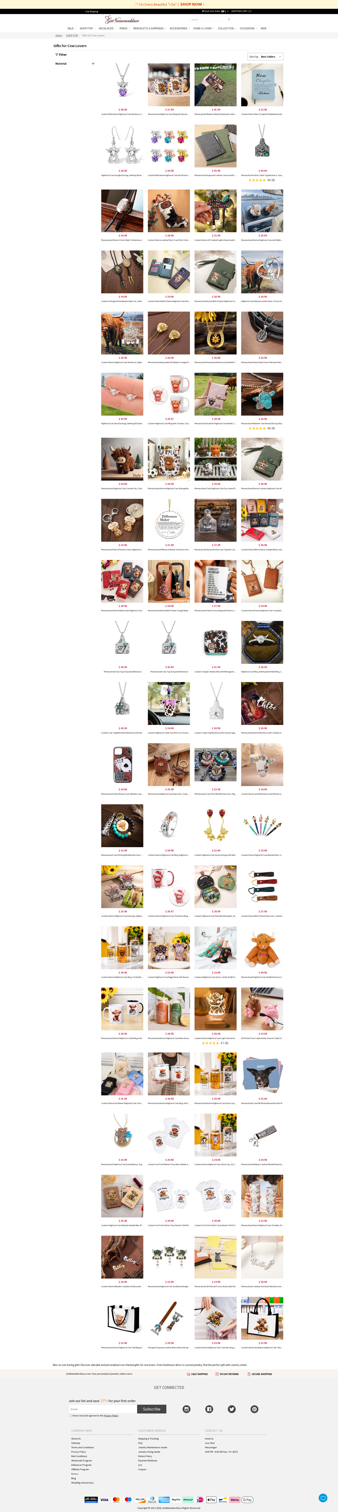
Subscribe (151, 1409)
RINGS (124, 28)
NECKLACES (107, 28)
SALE (71, 28)
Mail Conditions (79, 1456)
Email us (209, 1438)
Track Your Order (212, 11)
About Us (76, 1438)
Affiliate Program (80, 1469)
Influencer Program (81, 1465)
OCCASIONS (248, 28)
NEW (264, 28)
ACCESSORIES (179, 28)
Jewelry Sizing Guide (149, 1451)
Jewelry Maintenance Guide (152, 1447)
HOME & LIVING (203, 28)
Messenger (211, 1447)
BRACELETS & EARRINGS (149, 28)
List (140, 1465)
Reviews (75, 1474)
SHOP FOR (87, 28)
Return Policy (145, 1456)
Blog (73, 1478)
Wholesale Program (81, 1460)
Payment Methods (147, 1460)
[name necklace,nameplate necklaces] (122, 19)
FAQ (140, 1443)
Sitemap (75, 1443)
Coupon (142, 1469)
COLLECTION (226, 28)
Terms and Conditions (82, 1447)
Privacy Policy (111, 1415)
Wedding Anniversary (82, 1482)
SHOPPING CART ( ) (241, 11)
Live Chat (210, 1443)
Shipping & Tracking (148, 1438)
